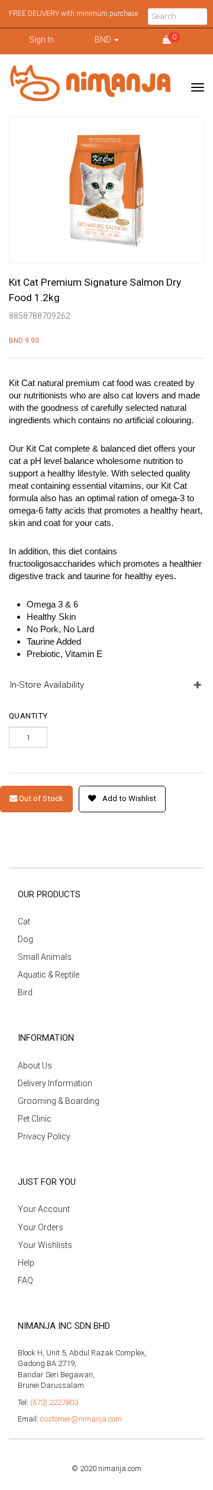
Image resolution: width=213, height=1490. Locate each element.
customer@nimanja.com (81, 1418)
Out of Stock (40, 798)
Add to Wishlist (128, 798)
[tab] (106, 685)
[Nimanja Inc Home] (90, 83)
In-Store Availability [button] (47, 684)
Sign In (41, 39)
